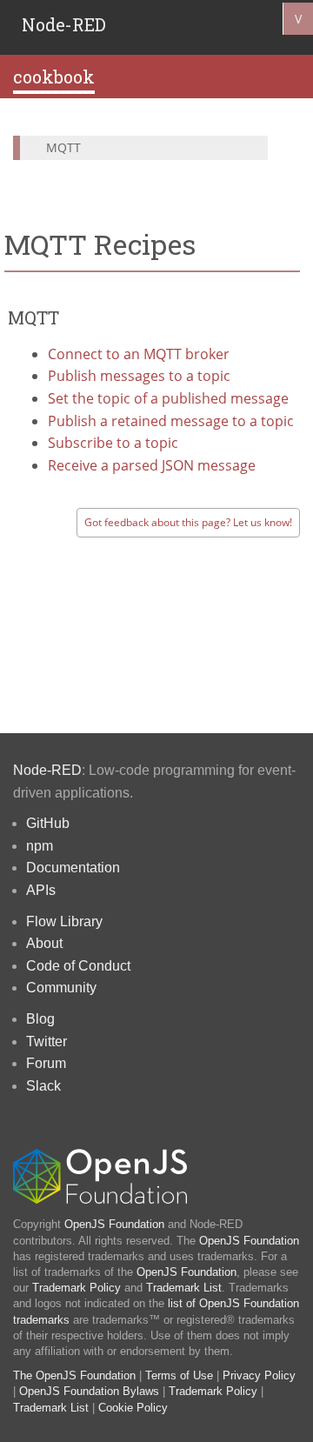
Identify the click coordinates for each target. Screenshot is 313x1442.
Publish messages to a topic (139, 375)
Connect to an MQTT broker (139, 354)
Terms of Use (179, 1375)
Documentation (73, 867)
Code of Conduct (78, 965)
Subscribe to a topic (113, 442)
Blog (40, 1018)
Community (61, 987)
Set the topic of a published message (168, 398)
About (44, 943)
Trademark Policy (76, 1287)
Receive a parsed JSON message (152, 465)
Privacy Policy (259, 1375)
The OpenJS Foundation (74, 1375)
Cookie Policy (133, 1407)
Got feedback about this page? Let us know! (188, 522)
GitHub (48, 823)
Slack (43, 1085)
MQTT (63, 147)
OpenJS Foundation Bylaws (89, 1391)
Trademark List (184, 1287)
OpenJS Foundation (114, 1224)
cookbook (54, 76)
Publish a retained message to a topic (171, 421)
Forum (46, 1063)
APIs (41, 890)
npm (39, 845)
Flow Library (64, 921)
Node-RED (64, 24)
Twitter (46, 1041)
